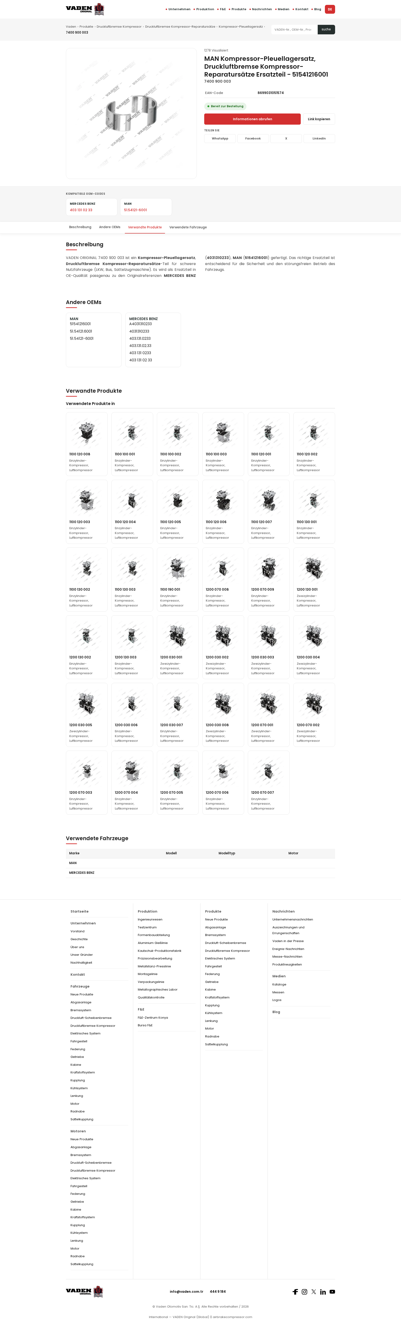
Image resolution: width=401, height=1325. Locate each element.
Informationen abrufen (252, 119)
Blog (317, 9)
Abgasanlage (81, 1002)
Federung (78, 1049)
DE (330, 9)
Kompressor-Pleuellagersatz (241, 26)
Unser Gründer (82, 954)
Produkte (239, 9)
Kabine (76, 1065)
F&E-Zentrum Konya (153, 1017)
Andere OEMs (109, 227)
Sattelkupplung (82, 1119)
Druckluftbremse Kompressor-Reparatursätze (180, 26)
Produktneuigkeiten (287, 964)
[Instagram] (304, 1292)
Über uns (77, 947)
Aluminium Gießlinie (153, 943)
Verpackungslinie (151, 982)
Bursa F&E (145, 1025)
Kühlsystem (79, 1088)
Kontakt (301, 9)
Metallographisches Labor (158, 989)
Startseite (80, 911)
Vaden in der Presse (288, 941)
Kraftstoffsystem (83, 1072)
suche (326, 29)
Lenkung (77, 1096)
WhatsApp (220, 138)
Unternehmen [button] (179, 9)
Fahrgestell (79, 1041)
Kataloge (279, 984)
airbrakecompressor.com (232, 1317)
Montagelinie (148, 974)
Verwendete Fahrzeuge (188, 227)
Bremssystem (81, 1010)
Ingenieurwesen (150, 919)
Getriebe (77, 1057)
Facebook (253, 138)
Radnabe (78, 1111)
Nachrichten (262, 9)
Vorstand (77, 931)
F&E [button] (223, 9)
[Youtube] (332, 1292)
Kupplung (78, 1080)
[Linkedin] (323, 1292)
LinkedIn (319, 138)
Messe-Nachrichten (287, 956)
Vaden (71, 26)
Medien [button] (283, 9)
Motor (75, 1103)
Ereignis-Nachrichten (288, 949)
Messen (278, 992)
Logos (276, 1000)
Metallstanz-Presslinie (154, 966)
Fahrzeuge (80, 986)
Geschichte (79, 939)
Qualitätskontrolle (151, 997)
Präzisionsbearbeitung (155, 958)
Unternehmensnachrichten (292, 919)
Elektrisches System (85, 1033)
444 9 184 (218, 1291)
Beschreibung (80, 227)
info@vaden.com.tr (186, 1291)
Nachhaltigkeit (81, 962)
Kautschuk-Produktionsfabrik (159, 951)
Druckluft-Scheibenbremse (91, 1018)
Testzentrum (147, 927)
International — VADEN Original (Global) (179, 1317)
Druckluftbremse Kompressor (119, 26)
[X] (314, 1291)
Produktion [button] (205, 9)
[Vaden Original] (85, 9)
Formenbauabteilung (154, 935)
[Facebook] (295, 1292)
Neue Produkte (82, 994)
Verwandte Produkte (145, 227)
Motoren (78, 1131)
